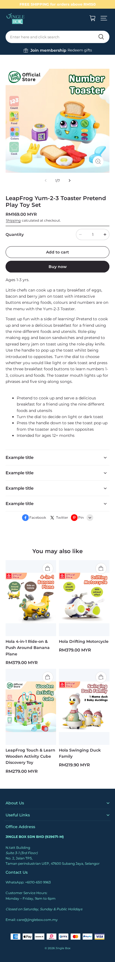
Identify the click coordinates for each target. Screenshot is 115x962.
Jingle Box (63, 948)
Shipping (13, 220)
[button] (103, 18)
